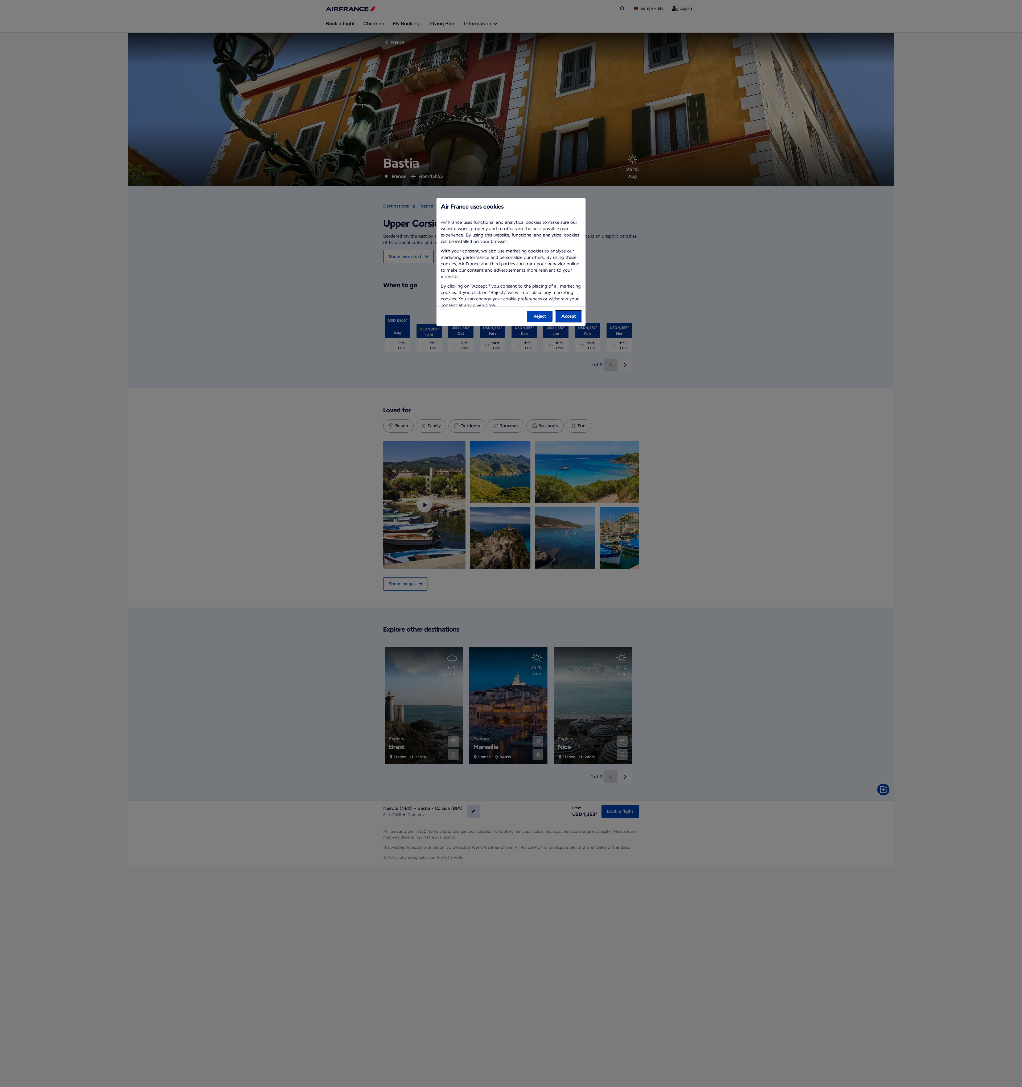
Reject (540, 316)
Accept (568, 316)
